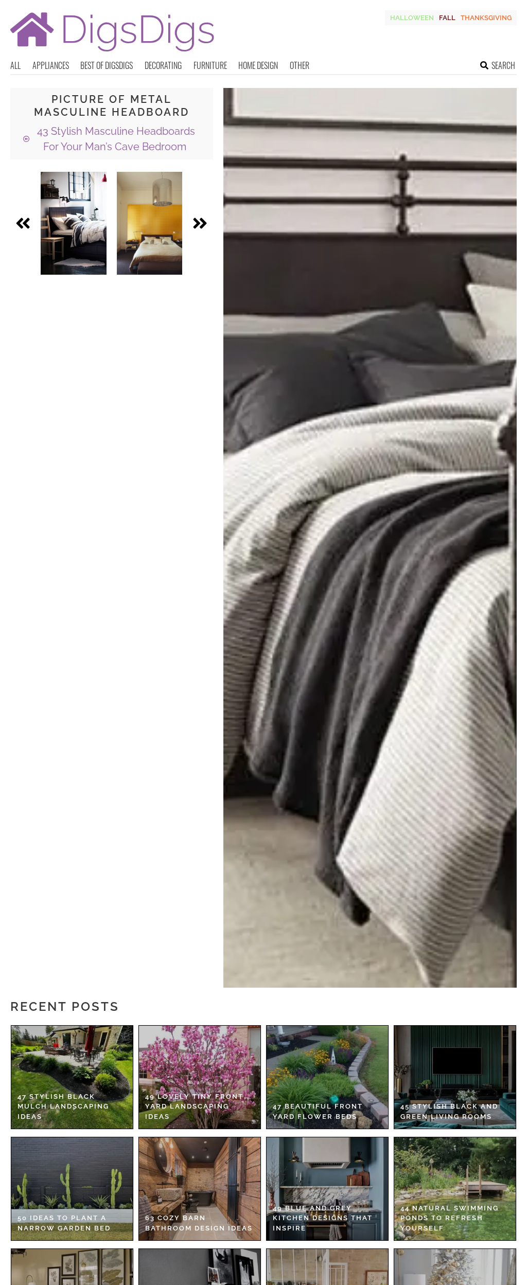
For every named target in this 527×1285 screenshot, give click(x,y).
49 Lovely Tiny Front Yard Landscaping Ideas (194, 1106)
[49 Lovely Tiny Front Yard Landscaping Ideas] (199, 1077)
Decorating (163, 65)
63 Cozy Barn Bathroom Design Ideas (199, 1223)
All (15, 65)
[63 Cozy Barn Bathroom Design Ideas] (199, 1188)
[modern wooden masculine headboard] (74, 223)
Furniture (210, 65)
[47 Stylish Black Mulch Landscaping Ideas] (72, 1077)
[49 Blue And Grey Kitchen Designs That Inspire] (327, 1188)
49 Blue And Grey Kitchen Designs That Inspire (323, 1218)
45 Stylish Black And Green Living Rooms (449, 1111)
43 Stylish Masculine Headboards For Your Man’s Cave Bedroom (114, 139)
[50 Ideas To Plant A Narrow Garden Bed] (72, 1188)
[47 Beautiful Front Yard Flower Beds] (327, 1077)
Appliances (50, 65)
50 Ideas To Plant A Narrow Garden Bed (64, 1223)
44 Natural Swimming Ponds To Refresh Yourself (449, 1218)
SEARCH (503, 65)
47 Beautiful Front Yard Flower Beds (318, 1111)
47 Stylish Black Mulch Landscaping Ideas (63, 1106)
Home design (258, 65)
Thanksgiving (486, 18)
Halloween (412, 18)
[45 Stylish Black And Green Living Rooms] (455, 1077)
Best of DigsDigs (106, 65)
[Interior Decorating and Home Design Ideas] (112, 53)
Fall (447, 18)
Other (299, 65)
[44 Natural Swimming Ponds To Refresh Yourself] (455, 1188)
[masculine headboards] (150, 223)
